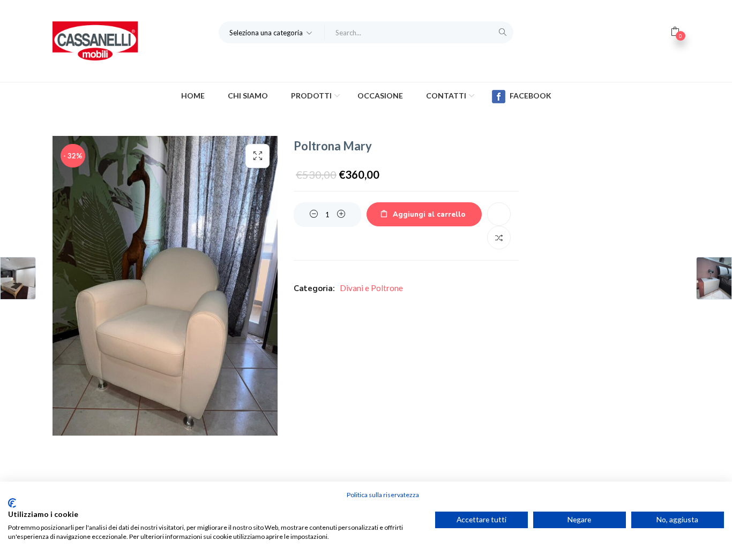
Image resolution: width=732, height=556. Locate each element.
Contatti (447, 95)
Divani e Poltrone (371, 288)
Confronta (499, 237)
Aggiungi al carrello (429, 214)
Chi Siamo (248, 95)
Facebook (530, 95)
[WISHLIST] (499, 214)
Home (193, 95)
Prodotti (312, 95)
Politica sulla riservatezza (383, 495)
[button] (272, 32)
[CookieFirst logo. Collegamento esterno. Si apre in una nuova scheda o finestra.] (12, 503)
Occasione (380, 95)
